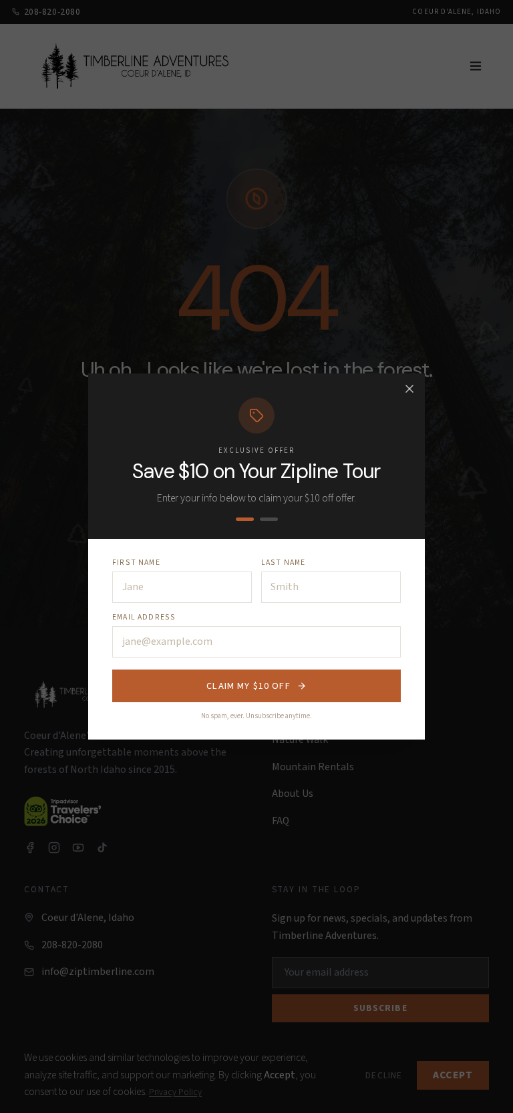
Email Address (144, 617)
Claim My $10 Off (248, 686)
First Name (136, 562)
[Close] (409, 388)
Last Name (283, 562)
